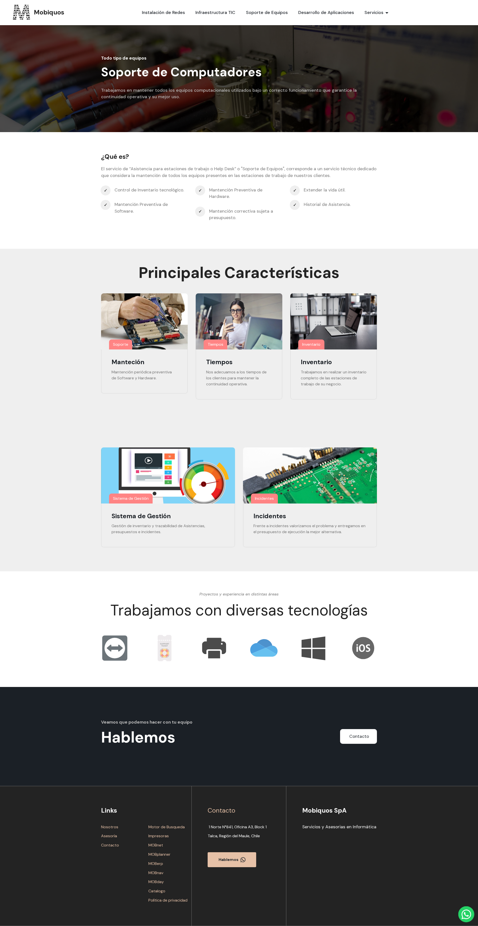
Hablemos (229, 859)
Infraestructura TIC (215, 12)
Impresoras (158, 836)
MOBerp (155, 863)
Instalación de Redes (163, 12)
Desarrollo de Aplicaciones (326, 12)
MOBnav (155, 872)
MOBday (156, 881)
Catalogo (156, 891)
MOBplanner (159, 854)
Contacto (359, 736)
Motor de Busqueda (166, 827)
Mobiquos (49, 12)
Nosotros (109, 827)
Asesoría (109, 836)
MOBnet (155, 845)
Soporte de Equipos (267, 12)
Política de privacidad (167, 900)
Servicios (373, 12)
